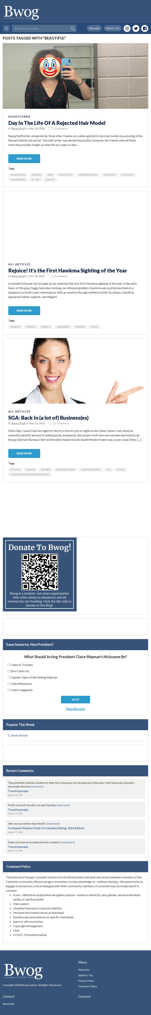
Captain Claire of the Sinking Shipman (33, 677)
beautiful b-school (65, 469)
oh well (35, 179)
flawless (31, 326)
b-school (15, 469)
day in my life (65, 174)
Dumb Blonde (19, 735)
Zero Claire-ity (19, 671)
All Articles (19, 264)
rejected (50, 179)
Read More (24, 158)
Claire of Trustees (21, 664)
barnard (30, 469)
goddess (46, 326)
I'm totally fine (18, 179)
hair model (109, 174)
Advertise (84, 969)
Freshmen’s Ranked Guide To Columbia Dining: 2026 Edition (46, 828)
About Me (8, 1003)
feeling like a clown (88, 174)
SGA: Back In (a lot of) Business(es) (48, 417)
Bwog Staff (18, 128)
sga (108, 469)
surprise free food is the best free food (30, 474)
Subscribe (94, 28)
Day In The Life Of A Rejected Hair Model (57, 123)
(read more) (36, 786)
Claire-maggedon (21, 690)
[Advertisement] (75, 511)
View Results (75, 709)
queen (94, 326)
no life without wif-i (90, 469)
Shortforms (19, 116)
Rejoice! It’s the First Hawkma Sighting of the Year (67, 270)
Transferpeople (18, 791)
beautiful (36, 174)
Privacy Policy (86, 980)
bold (50, 174)
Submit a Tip (113, 28)
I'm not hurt (127, 174)
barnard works (18, 174)
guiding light (63, 326)
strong (120, 469)
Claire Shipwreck (21, 683)
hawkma (80, 326)
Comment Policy (87, 986)
